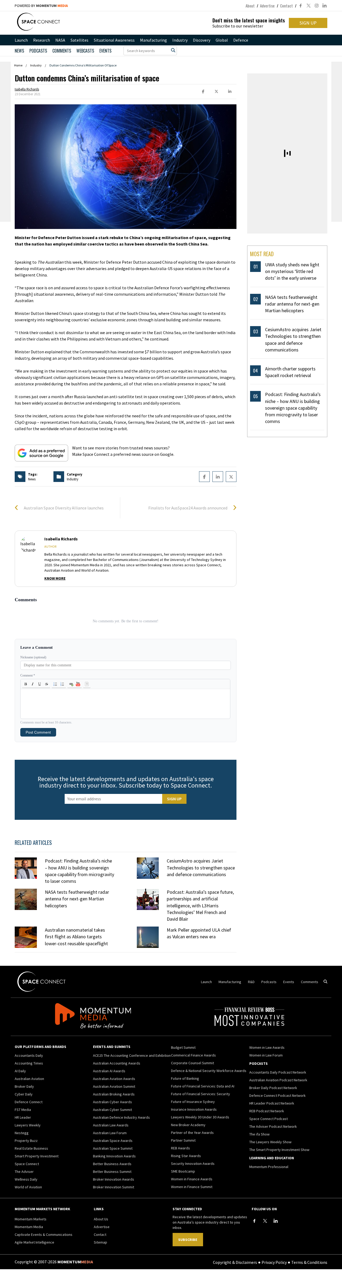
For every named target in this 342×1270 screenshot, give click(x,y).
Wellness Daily (26, 1179)
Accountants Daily (29, 1055)
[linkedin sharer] (229, 91)
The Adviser (24, 1171)
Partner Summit (183, 1140)
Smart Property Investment (37, 1156)
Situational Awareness (114, 40)
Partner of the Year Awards (192, 1132)
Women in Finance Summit (191, 1186)
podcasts (38, 51)
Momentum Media (29, 1226)
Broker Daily (24, 1086)
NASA (60, 40)
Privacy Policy (274, 1262)
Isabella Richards (27, 89)
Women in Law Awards (267, 1047)
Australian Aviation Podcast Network (278, 1080)
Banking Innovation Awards (114, 1156)
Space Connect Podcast (268, 1118)
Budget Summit (183, 1047)
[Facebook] (254, 1221)
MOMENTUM (52, 5)
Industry (180, 40)
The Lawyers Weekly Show (270, 1142)
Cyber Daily (24, 1094)
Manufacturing (153, 40)
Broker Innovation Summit (113, 1187)
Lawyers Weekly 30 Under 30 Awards (200, 1117)
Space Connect (27, 1163)
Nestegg (22, 1132)
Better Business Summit (112, 1171)
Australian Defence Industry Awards (121, 1117)
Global (222, 40)
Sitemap (100, 1242)
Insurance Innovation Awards (194, 1109)
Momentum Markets (30, 1219)
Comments (61, 51)
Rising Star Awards (186, 1155)
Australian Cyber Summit (112, 1109)
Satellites (79, 40)
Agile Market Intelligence (34, 1242)
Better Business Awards (112, 1163)
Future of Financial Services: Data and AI (202, 1086)
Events (105, 51)
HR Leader (23, 1117)
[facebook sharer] (203, 91)
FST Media (23, 1109)
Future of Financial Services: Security (200, 1093)
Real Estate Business (31, 1148)
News (19, 51)
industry (72, 479)
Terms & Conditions (309, 1262)
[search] (173, 50)
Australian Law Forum (110, 1132)
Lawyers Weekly (28, 1125)
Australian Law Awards (111, 1125)
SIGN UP (308, 23)
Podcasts (269, 981)
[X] (265, 1221)
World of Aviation (28, 1187)
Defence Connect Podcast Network (277, 1095)
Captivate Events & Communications (43, 1234)
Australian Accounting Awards (116, 1063)
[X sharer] (216, 91)
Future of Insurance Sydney (193, 1101)
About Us (101, 1219)
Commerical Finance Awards (193, 1055)
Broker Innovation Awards (113, 1179)
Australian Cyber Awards (112, 1101)
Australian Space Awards (113, 1140)
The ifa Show (259, 1134)
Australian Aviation (29, 1078)
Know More (54, 578)
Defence (240, 40)
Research (41, 40)
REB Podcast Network (266, 1111)
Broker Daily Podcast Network (273, 1087)
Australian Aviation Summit (114, 1086)
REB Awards (180, 1148)
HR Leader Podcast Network (271, 1103)
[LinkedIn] (275, 1221)
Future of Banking (185, 1078)
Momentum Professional (268, 1166)
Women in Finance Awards (191, 1179)
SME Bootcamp (183, 1171)
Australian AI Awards (109, 1071)
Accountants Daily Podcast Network (277, 1072)
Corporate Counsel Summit (192, 1063)
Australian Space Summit (113, 1148)
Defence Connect (28, 1101)
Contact (286, 6)
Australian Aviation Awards (114, 1078)
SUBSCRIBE (187, 1239)
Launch (21, 40)
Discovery (201, 40)
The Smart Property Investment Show (279, 1149)
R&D (251, 981)
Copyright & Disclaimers (235, 1262)
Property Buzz (26, 1140)
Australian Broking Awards (114, 1094)
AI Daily (20, 1071)
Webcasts (85, 51)
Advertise (267, 6)
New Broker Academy (188, 1124)
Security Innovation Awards (193, 1163)
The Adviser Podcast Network (273, 1126)
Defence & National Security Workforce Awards (208, 1070)
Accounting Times (29, 1063)
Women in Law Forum (266, 1055)
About (250, 6)
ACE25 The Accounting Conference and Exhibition (132, 1055)
